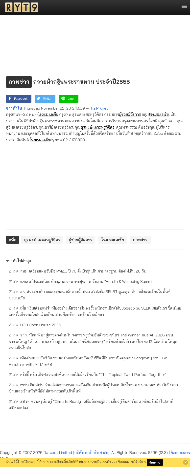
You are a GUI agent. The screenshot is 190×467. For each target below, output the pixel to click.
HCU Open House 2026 (35, 324)
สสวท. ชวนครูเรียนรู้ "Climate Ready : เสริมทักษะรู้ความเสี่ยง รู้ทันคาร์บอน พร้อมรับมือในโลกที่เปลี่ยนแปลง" (91, 404)
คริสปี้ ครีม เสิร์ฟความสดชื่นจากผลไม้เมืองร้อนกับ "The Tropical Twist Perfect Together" (87, 374)
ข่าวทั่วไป (14, 108)
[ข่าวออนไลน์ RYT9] (20, 7)
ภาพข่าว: (140, 239)
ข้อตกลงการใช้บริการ (132, 462)
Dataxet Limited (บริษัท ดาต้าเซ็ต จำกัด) (77, 452)
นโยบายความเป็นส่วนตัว (95, 462)
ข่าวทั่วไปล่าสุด (18, 260)
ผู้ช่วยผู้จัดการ (130, 114)
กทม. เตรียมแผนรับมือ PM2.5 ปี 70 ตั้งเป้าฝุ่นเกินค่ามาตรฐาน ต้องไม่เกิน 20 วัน (77, 271)
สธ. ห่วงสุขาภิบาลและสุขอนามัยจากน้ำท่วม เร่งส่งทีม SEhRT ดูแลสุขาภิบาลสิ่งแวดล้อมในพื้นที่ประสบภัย (89, 294)
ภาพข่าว (18, 81)
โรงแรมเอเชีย (48, 114)
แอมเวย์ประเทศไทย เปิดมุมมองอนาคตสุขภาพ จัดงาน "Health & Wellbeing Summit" (82, 281)
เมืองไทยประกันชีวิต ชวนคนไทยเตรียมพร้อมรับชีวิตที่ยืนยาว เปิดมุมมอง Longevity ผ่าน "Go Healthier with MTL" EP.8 (88, 361)
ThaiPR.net (98, 108)
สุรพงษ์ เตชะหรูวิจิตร (97, 127)
